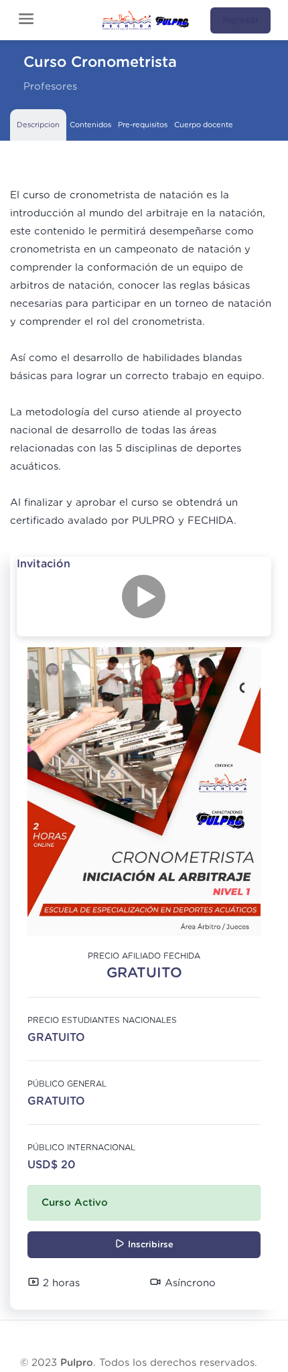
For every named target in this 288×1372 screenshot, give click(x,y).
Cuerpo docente (203, 125)
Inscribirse (149, 1245)
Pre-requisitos (142, 125)
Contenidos (90, 125)
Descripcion (38, 125)
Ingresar (240, 20)
